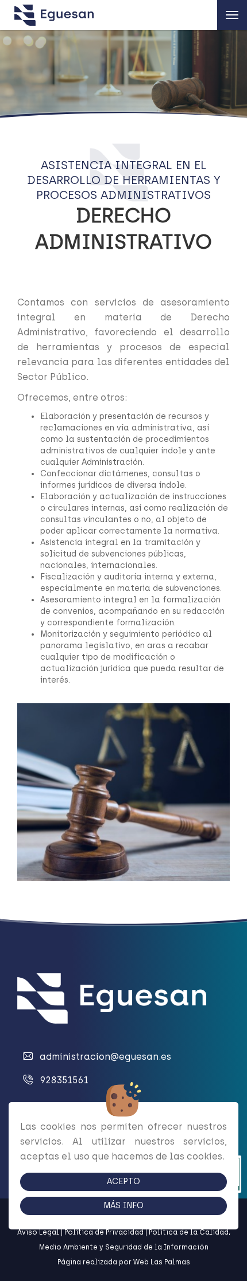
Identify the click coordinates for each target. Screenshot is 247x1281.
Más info (123, 1206)
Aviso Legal (38, 1232)
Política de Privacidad (104, 1232)
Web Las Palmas (161, 1262)
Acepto (123, 1181)
